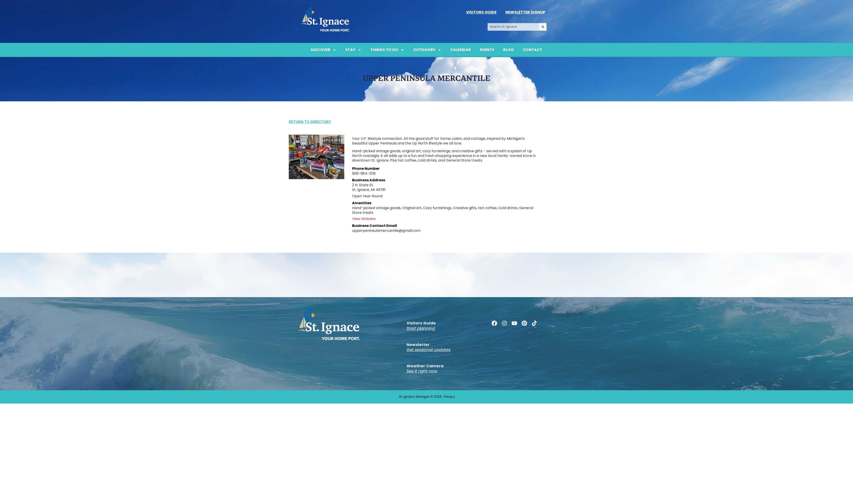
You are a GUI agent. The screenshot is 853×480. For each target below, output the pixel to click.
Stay (350, 49)
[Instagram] (504, 323)
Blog (508, 49)
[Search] (542, 27)
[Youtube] (514, 323)
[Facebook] (494, 323)
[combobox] (513, 27)
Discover (320, 49)
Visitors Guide (481, 12)
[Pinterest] (524, 323)
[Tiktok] (534, 323)
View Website (364, 218)
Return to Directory (310, 122)
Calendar (460, 49)
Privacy (449, 396)
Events (487, 49)
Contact (532, 49)
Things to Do (384, 49)
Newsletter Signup (525, 12)
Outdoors (424, 49)
